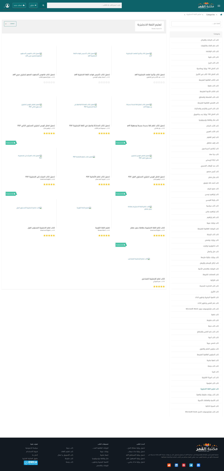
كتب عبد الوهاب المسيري (210, 165)
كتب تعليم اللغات (67, 451)
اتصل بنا (35, 455)
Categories (210, 14)
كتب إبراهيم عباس (212, 211)
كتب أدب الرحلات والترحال (210, 40)
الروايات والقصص (102, 465)
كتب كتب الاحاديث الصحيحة (209, 286)
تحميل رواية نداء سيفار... (136, 451)
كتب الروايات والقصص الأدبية (208, 268)
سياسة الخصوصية (31, 448)
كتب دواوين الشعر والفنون (209, 349)
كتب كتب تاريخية (213, 234)
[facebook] (198, 465)
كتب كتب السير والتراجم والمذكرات (206, 108)
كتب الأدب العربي (212, 131)
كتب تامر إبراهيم (213, 217)
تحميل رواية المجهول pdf (135, 458)
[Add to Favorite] (115, 82)
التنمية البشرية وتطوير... (99, 462)
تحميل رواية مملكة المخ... (136, 448)
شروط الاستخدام (32, 451)
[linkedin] (176, 465)
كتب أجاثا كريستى (212, 160)
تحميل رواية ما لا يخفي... (136, 462)
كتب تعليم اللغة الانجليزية (210, 389)
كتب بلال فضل (213, 177)
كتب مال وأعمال (213, 251)
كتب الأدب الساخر (212, 125)
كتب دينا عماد (214, 154)
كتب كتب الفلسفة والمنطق (209, 97)
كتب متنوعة (69, 458)
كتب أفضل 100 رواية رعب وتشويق (206, 114)
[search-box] (43, 5)
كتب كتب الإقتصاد (212, 51)
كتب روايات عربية (213, 223)
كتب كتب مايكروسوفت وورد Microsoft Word (202, 308)
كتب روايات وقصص (212, 240)
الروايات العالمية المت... (100, 448)
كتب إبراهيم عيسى (212, 194)
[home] (221, 14)
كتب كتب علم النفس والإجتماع (208, 331)
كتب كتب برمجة (213, 366)
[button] (6, 5)
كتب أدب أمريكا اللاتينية (210, 377)
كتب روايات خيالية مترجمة (210, 257)
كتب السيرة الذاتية (212, 406)
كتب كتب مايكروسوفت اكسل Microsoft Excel (202, 411)
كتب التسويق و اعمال (65, 455)
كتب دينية (69, 448)
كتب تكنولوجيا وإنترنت (211, 246)
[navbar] (218, 5)
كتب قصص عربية (213, 343)
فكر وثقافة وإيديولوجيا (100, 458)
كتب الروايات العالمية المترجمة (208, 228)
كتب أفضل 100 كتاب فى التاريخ (207, 74)
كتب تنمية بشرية (213, 360)
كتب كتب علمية (213, 85)
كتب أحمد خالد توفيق (211, 183)
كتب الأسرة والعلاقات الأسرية (208, 400)
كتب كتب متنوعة (213, 320)
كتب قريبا (215, 371)
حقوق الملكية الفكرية (30, 458)
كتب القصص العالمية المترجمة (208, 102)
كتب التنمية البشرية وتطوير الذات (207, 297)
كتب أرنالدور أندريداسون (210, 148)
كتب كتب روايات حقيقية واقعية (207, 394)
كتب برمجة (69, 462)
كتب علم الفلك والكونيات (210, 45)
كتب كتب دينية (213, 326)
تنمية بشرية (104, 455)
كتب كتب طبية (213, 57)
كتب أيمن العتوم (213, 137)
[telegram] (191, 465)
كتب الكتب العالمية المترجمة (209, 80)
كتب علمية (215, 314)
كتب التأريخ (215, 291)
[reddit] (169, 465)
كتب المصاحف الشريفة (211, 274)
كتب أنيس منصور (212, 171)
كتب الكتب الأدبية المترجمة (209, 91)
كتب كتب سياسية (212, 205)
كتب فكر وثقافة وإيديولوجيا (209, 120)
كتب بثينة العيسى (212, 200)
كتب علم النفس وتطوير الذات (208, 303)
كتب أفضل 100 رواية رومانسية (208, 68)
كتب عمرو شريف (213, 188)
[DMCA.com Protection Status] (31, 462)
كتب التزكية (215, 280)
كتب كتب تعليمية (212, 383)
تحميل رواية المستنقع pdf (135, 455)
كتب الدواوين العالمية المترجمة (208, 354)
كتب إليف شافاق (213, 143)
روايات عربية (104, 451)
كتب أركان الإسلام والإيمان (209, 263)
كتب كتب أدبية (213, 337)
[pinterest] (184, 465)
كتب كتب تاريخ (213, 62)
